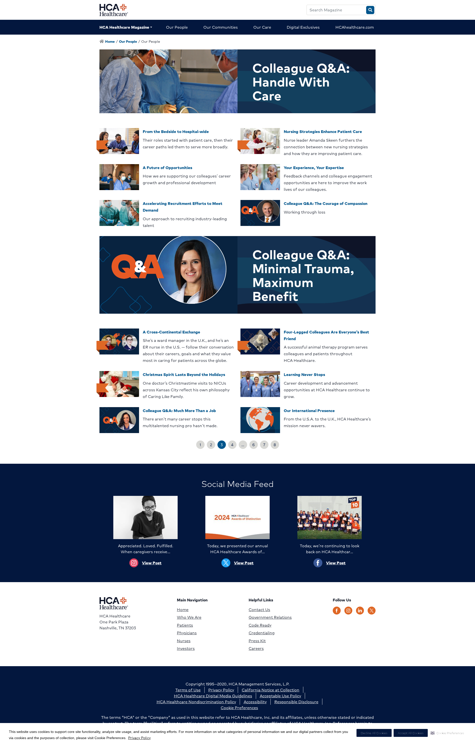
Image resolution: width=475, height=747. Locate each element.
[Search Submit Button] (370, 10)
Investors (186, 648)
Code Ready (260, 625)
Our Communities (220, 27)
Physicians (187, 633)
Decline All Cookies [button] (374, 733)
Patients (185, 625)
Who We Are (189, 617)
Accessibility (255, 702)
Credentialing (262, 633)
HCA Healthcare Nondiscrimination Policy (196, 702)
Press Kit (257, 641)
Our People (177, 27)
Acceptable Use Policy (280, 696)
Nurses (183, 641)
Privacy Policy (139, 737)
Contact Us (259, 610)
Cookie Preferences (239, 707)
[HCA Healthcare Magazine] (117, 10)
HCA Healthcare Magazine (124, 27)
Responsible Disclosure (296, 702)
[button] (447, 733)
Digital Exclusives (303, 27)
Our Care (262, 27)
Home (183, 610)
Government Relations (270, 617)
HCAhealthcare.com (354, 27)
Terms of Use (188, 690)
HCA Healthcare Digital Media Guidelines (213, 696)
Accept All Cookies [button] (411, 733)
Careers (256, 648)
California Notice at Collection (270, 690)
